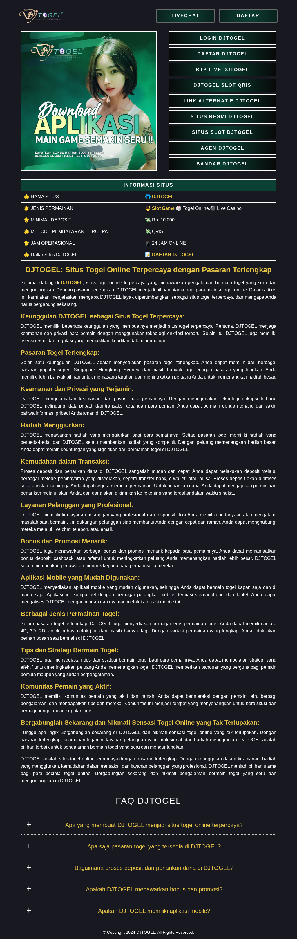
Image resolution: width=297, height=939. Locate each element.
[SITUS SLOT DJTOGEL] (222, 132)
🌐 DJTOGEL (159, 196)
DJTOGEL (72, 282)
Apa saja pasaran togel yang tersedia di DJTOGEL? (154, 846)
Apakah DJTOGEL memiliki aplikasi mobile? (154, 911)
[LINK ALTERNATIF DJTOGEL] (222, 101)
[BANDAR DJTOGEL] (222, 164)
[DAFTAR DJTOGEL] (222, 54)
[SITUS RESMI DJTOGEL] (222, 117)
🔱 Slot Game (160, 208)
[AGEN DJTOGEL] (222, 148)
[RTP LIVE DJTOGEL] (222, 69)
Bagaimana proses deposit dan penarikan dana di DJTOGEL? (154, 868)
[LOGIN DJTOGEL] (222, 38)
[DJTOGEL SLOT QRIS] (222, 85)
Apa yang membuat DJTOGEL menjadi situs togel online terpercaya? (154, 825)
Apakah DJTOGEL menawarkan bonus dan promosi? (154, 889)
